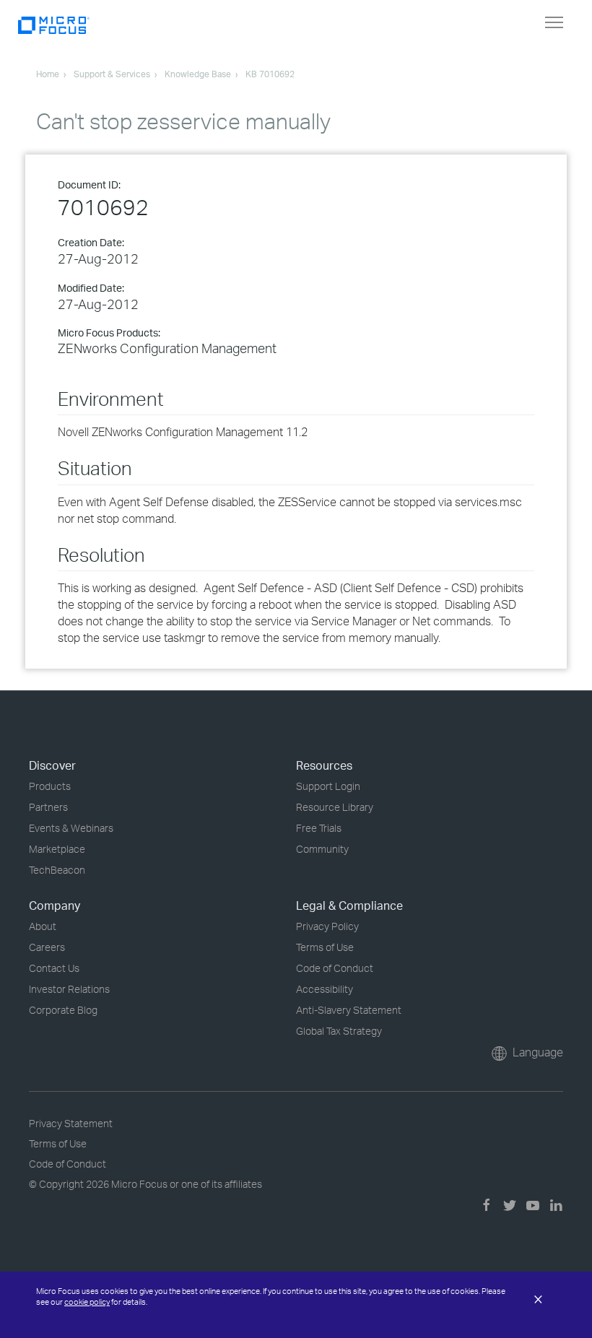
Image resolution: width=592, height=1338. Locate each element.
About (42, 926)
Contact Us (54, 968)
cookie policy (87, 1302)
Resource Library (334, 807)
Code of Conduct (334, 968)
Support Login (328, 786)
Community (322, 849)
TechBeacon (57, 870)
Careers (47, 947)
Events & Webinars (71, 828)
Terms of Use (325, 947)
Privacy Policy (327, 926)
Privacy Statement (71, 1123)
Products (50, 786)
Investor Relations (69, 989)
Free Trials (318, 828)
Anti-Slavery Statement (348, 1010)
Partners (48, 807)
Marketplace (57, 849)
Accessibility (324, 989)
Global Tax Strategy (339, 1031)
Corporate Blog (63, 1010)
